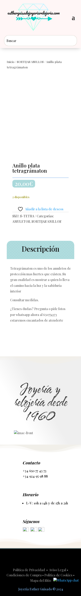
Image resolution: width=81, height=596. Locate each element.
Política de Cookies (58, 575)
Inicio (10, 62)
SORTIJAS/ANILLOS (30, 62)
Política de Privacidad (29, 570)
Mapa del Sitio (40, 580)
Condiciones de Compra (24, 575)
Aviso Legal (57, 570)
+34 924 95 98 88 (35, 476)
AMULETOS (21, 221)
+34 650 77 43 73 (34, 470)
